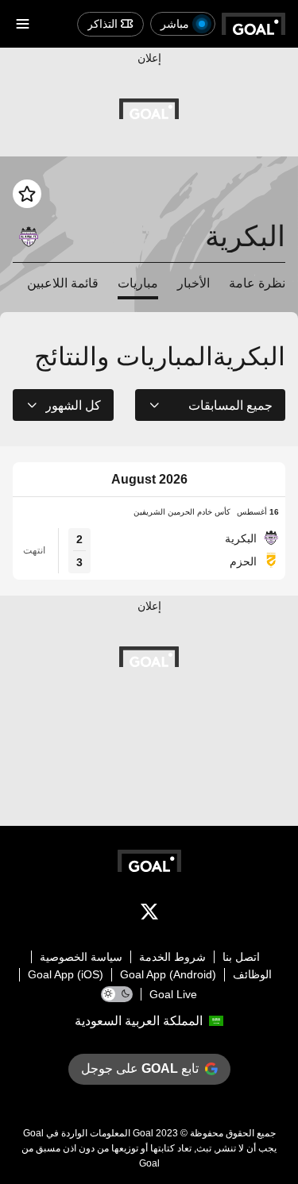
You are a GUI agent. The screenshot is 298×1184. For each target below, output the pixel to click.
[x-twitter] (149, 915)
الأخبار (193, 283)
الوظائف (252, 974)
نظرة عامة (257, 283)
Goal (143, 1133)
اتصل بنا (241, 957)
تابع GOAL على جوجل (140, 1068)
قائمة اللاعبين (63, 283)
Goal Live (173, 994)
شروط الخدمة (172, 957)
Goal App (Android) (168, 974)
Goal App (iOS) (65, 974)
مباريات (138, 283)
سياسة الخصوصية (81, 957)
